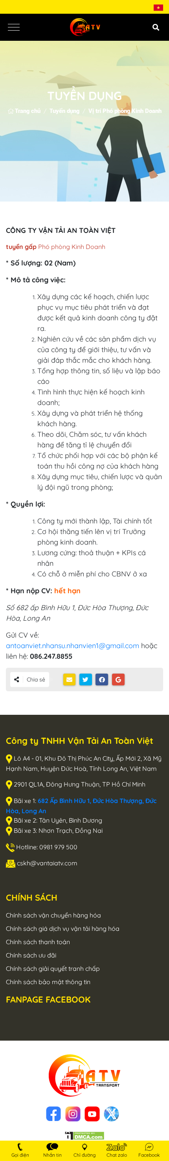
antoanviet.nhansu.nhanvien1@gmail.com (73, 645)
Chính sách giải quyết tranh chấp (53, 968)
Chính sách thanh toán (38, 942)
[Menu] (14, 27)
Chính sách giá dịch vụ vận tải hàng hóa (62, 928)
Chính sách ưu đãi (31, 955)
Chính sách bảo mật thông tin (48, 982)
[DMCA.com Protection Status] (84, 1135)
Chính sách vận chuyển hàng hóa (53, 915)
